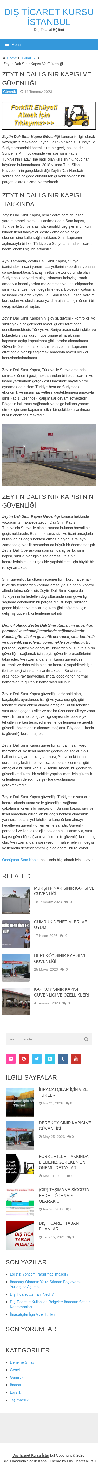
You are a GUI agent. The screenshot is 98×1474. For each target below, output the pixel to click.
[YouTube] (76, 1059)
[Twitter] (37, 1059)
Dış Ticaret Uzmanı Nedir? (32, 1294)
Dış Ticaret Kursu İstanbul (49, 17)
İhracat (15, 1385)
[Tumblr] (63, 1059)
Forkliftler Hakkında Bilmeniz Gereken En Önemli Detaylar (63, 1162)
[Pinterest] (24, 1059)
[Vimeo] (50, 1059)
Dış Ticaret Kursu (81, 1461)
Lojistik (15, 1392)
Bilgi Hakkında (14, 1461)
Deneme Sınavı (22, 1362)
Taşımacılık (19, 1400)
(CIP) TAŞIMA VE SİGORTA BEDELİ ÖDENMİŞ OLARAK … (64, 1195)
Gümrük (9, 92)
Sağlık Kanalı (37, 1461)
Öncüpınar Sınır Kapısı (21, 860)
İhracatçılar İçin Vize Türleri (32, 1314)
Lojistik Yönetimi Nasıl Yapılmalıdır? (39, 1274)
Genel (15, 1370)
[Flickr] (11, 1059)
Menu (16, 44)
